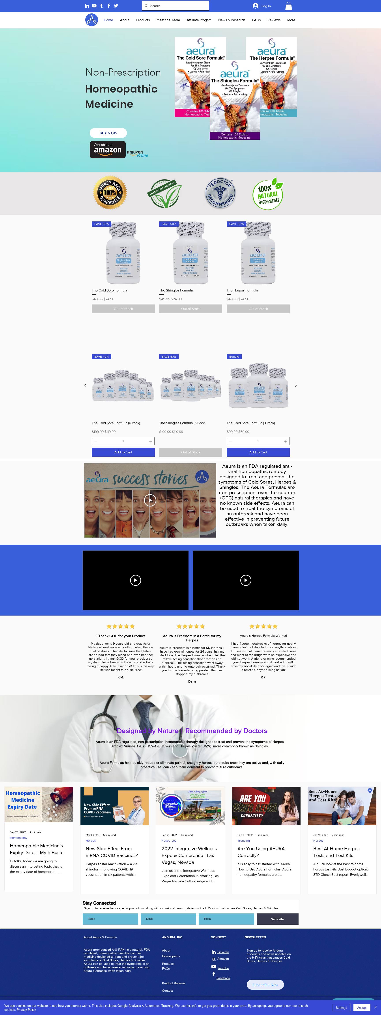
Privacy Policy (26, 1009)
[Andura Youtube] (94, 6)
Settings (341, 1007)
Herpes (91, 840)
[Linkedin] (87, 6)
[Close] (375, 1007)
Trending (243, 840)
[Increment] (151, 441)
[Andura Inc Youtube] (214, 966)
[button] (288, 6)
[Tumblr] (101, 6)
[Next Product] (296, 385)
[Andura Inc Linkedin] (214, 952)
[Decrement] (95, 441)
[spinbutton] (123, 441)
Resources (169, 840)
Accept (362, 1007)
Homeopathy (18, 837)
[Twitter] (116, 6)
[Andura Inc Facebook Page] (109, 6)
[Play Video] (150, 500)
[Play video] (135, 580)
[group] (191, 267)
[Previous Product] (85, 385)
